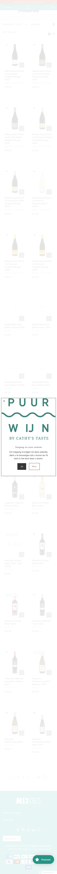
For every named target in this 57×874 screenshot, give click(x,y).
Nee (34, 466)
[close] (4, 401)
